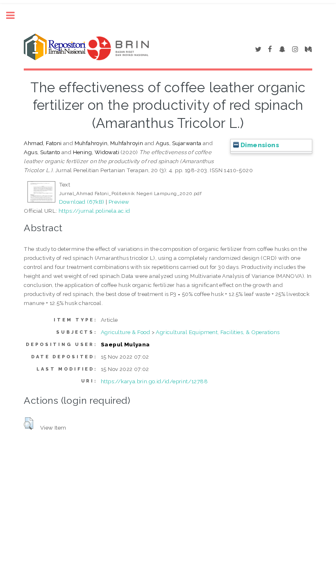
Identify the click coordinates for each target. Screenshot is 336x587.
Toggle (15, 15)
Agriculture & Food (125, 332)
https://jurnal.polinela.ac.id (94, 210)
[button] (28, 423)
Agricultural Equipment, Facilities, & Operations (217, 332)
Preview (119, 201)
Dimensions (259, 145)
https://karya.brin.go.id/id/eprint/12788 (154, 381)
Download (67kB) (81, 201)
